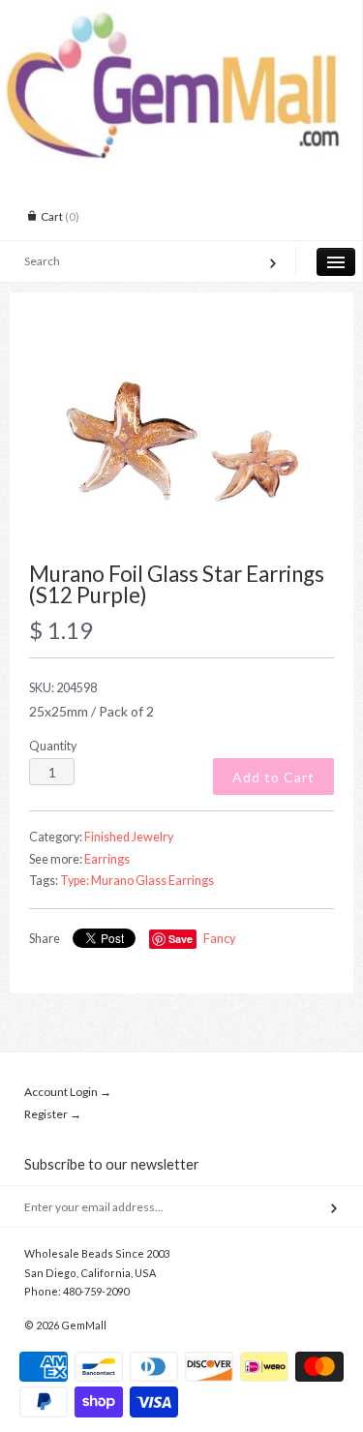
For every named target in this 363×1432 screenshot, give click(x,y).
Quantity (52, 746)
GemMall (83, 1325)
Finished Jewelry (128, 837)
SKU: (63, 688)
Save (180, 938)
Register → (52, 1114)
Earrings (107, 859)
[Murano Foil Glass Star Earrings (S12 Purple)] (181, 437)
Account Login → (67, 1091)
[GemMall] (181, 17)
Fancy (219, 938)
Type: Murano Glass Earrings (137, 880)
